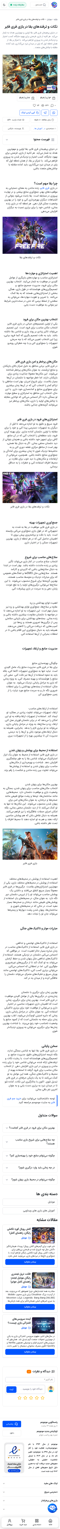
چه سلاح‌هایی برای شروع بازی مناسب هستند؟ (35, 1142)
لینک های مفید (50, 1483)
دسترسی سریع (50, 1492)
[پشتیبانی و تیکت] (52, 1508)
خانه (55, 19)
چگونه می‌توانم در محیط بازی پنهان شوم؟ (33, 1180)
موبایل (49, 19)
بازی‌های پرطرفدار (49, 1501)
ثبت (11, 1390)
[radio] (19, 1397)
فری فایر (44, 188)
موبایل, (44, 128)
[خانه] (54, 5)
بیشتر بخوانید (30, 1262)
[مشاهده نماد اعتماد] (14, 1458)
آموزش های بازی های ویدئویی (37, 128)
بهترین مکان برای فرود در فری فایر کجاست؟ (32, 1128)
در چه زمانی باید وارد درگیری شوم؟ (36, 1168)
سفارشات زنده (18, 4)
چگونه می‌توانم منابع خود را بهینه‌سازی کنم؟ (32, 1156)
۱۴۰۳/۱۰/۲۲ (24, 98)
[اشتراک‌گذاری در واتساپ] (53, 113)
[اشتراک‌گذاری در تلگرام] (45, 113)
